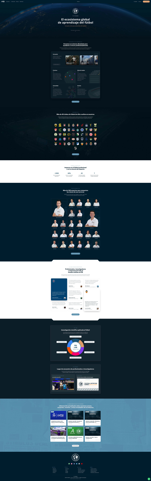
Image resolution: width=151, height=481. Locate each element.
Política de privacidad (81, 471)
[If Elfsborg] (68, 134)
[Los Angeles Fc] (86, 134)
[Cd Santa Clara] (55, 129)
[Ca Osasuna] (77, 125)
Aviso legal (79, 468)
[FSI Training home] (75, 457)
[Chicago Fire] (64, 129)
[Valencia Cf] (82, 143)
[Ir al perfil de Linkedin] (76, 464)
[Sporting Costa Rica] (68, 143)
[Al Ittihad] (60, 125)
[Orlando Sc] (64, 139)
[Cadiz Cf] (90, 125)
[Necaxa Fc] (55, 139)
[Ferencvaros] (55, 134)
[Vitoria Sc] (75, 148)
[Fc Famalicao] (95, 129)
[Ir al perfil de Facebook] (74, 464)
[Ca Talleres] (86, 125)
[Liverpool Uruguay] (82, 134)
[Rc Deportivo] (86, 139)
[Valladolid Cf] (86, 143)
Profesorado (13, 1)
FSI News (66, 472)
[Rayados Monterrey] (82, 139)
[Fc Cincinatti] (90, 129)
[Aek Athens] (55, 125)
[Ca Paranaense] (82, 125)
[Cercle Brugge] (60, 129)
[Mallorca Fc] (95, 134)
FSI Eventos (67, 468)
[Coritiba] (77, 129)
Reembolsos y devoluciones (95, 472)
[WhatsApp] (149, 479)
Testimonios (21, 1)
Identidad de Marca (93, 471)
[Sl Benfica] (55, 143)
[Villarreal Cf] (90, 143)
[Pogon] (68, 139)
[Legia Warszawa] (77, 134)
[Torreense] (73, 143)
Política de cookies (80, 472)
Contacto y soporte (93, 468)
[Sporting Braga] (64, 143)
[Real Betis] (90, 139)
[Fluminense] (60, 134)
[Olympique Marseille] (60, 139)
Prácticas (17, 1)
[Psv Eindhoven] (73, 139)
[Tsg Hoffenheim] (77, 143)
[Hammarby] (64, 134)
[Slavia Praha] (60, 143)
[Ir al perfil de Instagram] (71, 464)
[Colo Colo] (73, 129)
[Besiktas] (64, 125)
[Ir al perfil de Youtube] (81, 464)
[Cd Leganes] (95, 125)
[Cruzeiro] (82, 129)
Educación (7, 1)
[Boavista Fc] (68, 125)
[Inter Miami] (73, 134)
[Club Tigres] (68, 129)
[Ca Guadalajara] (73, 125)
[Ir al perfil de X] (79, 464)
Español (136, 1)
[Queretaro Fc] (77, 139)
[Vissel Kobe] (95, 143)
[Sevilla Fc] (95, 139)
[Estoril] (86, 129)
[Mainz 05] (90, 134)
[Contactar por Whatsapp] (69, 464)
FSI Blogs (66, 471)
